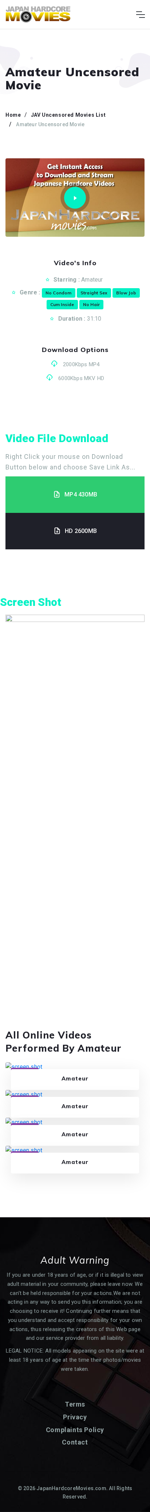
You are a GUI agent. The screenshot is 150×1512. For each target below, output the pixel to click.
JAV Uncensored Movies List (68, 115)
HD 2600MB (81, 530)
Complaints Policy (75, 1430)
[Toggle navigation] (140, 14)
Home (13, 115)
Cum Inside (62, 304)
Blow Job (126, 292)
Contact (75, 1442)
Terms (75, 1404)
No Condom (59, 292)
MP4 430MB (80, 494)
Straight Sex (93, 292)
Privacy (75, 1417)
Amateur (92, 279)
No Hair (91, 304)
